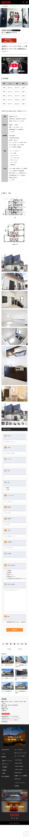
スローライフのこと (16, 718)
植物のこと (9, 718)
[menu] (27, 2)
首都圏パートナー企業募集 (20, 775)
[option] (14, 412)
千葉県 (24, 701)
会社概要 (16, 785)
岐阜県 (9, 705)
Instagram (16, 818)
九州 (2, 706)
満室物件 (4, 770)
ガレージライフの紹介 (19, 756)
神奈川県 (16, 701)
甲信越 (2, 708)
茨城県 (4, 703)
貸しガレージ (5, 763)
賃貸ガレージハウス (16, 30)
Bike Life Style (18, 763)
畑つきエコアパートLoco (20, 753)
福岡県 (5, 706)
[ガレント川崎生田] (21, 649)
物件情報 (3, 756)
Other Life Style (19, 769)
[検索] (23, 2)
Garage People (18, 772)
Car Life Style (18, 760)
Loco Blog (3, 718)
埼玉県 (20, 701)
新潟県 (6, 708)
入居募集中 (4, 767)
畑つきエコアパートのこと (8, 719)
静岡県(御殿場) (15, 705)
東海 (2, 705)
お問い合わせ (17, 778)
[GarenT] (6, 2)
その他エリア (4, 710)
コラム (10, 716)
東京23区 (4, 30)
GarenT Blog (15, 716)
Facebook (14, 818)
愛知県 (5, 705)
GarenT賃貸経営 (5, 776)
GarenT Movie (4, 721)
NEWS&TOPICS (4, 716)
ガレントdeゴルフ (18, 749)
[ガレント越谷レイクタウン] (7, 649)
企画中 (3, 773)
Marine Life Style (19, 766)
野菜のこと (16, 719)
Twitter (12, 818)
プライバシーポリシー (20, 782)
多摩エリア (11, 701)
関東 (9, 30)
